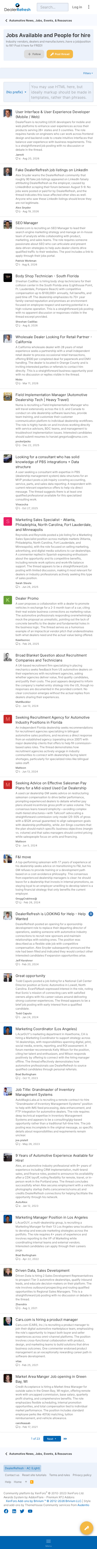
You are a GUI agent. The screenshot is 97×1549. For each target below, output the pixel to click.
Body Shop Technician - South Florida (47, 276)
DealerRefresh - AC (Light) (22, 1468)
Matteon (21, 767)
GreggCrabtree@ (26, 898)
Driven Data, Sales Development (42, 1270)
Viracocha (22, 504)
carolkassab (23, 1423)
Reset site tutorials (34, 1475)
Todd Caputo (24, 1013)
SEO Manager (27, 223)
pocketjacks (23, 441)
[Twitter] (22, 1511)
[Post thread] (86, 1528)
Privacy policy (82, 1475)
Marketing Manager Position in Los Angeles (52, 1217)
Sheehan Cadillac (26, 321)
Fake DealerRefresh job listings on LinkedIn (52, 170)
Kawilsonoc (23, 640)
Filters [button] (87, 73)
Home (18, 1482)
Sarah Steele (24, 583)
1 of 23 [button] (35, 1438)
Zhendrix (21, 1304)
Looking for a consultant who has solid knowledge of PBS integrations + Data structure (47, 462)
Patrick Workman (26, 260)
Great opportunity (30, 975)
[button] (16, 92)
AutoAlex (21, 1202)
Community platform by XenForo (44, 1493)
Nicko (19, 379)
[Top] (26, 1482)
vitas (18, 1361)
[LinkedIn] (14, 1511)
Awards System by (39, 1497)
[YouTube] (30, 1511)
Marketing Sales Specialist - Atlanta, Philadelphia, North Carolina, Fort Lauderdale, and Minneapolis (54, 524)
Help (8, 1482)
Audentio (83, 1505)
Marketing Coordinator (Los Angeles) (46, 1029)
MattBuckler (23, 702)
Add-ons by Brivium (44, 1501)
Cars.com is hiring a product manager (47, 1319)
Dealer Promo (27, 598)
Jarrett (20, 154)
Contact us (12, 1475)
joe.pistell (22, 1140)
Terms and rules (59, 1475)
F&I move (23, 857)
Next (50, 1439)
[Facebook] (6, 1511)
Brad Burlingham (26, 1074)
